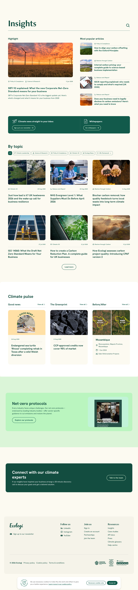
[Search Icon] (128, 25)
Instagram (68, 532)
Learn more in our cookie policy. (60, 584)
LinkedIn (67, 528)
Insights (111, 528)
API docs (111, 535)
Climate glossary (115, 542)
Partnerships (89, 535)
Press (110, 538)
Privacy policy (29, 563)
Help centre (112, 545)
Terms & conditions (56, 563)
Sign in (87, 528)
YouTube (67, 535)
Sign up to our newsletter (23, 534)
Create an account (91, 531)
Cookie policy (41, 563)
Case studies (113, 531)
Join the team (89, 538)
